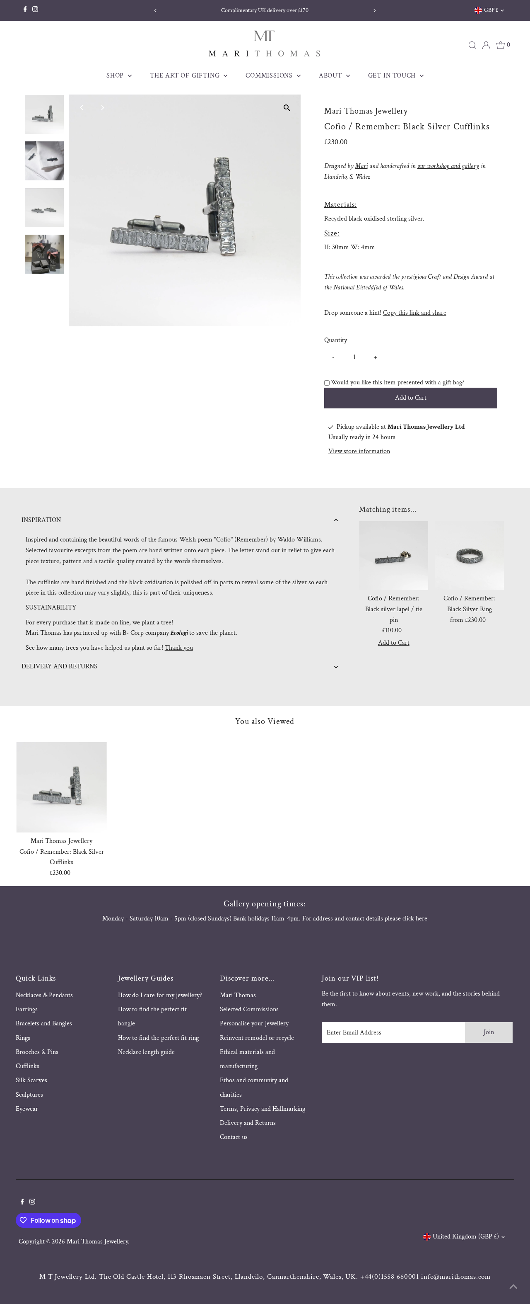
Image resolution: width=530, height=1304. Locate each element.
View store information (359, 451)
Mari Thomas (238, 995)
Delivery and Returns (248, 1123)
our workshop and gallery (448, 166)
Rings (23, 1038)
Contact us (234, 1137)
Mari (361, 166)
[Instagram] (35, 10)
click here (414, 918)
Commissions (270, 75)
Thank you (179, 648)
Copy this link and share (414, 312)
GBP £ (491, 10)
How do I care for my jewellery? (160, 995)
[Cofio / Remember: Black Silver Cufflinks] (61, 787)
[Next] (374, 10)
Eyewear (27, 1109)
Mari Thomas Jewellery (97, 1241)
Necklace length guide (146, 1052)
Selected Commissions (249, 1009)
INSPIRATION (41, 520)
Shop (116, 75)
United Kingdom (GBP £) (466, 1236)
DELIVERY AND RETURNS (59, 666)
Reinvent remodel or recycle (257, 1038)
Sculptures (29, 1094)
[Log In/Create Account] (486, 45)
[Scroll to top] (513, 1287)
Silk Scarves (31, 1080)
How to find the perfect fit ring (158, 1038)
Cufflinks (27, 1066)
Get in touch (393, 75)
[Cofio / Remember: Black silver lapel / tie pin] (393, 555)
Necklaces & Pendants (44, 995)
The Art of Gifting (186, 75)
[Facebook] (25, 10)
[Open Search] (472, 45)
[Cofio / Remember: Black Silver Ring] (469, 555)
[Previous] (155, 10)
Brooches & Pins (37, 1052)
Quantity (335, 340)
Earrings (27, 1009)
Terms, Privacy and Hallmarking (262, 1109)
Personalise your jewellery (254, 1023)
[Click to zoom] (287, 108)
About (331, 75)
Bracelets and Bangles (44, 1023)
